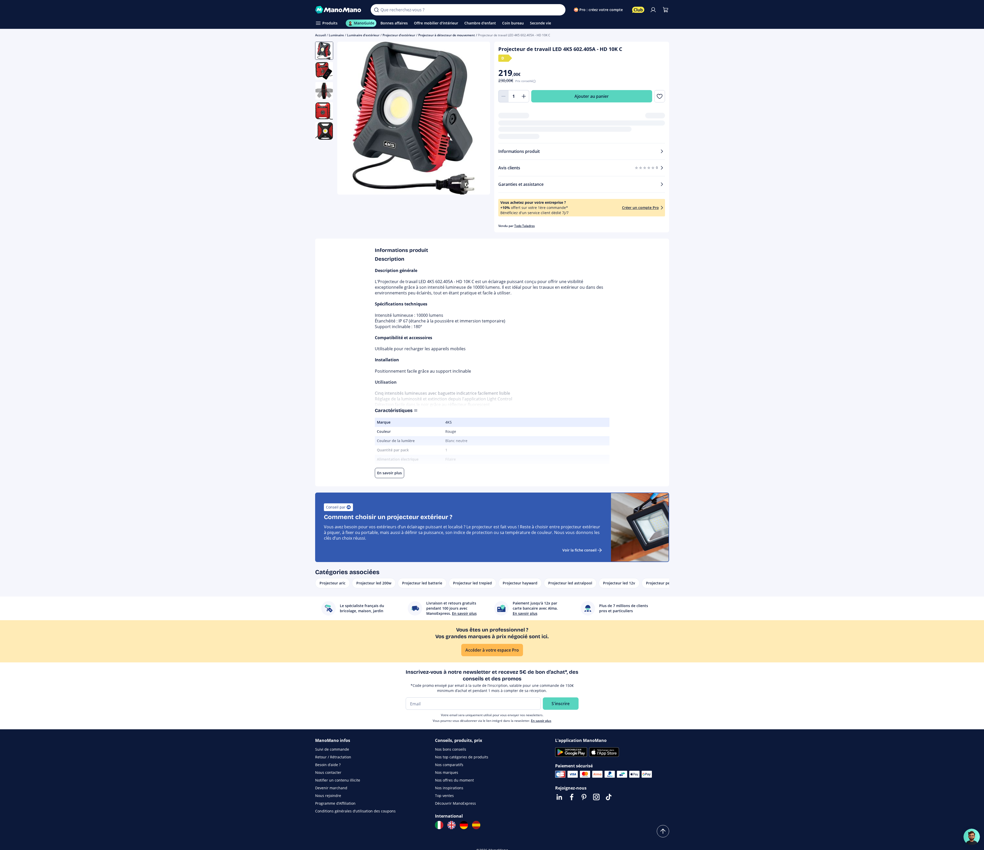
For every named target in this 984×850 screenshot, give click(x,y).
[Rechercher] (376, 9)
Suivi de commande (332, 749)
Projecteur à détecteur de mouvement (446, 35)
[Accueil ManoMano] (339, 9)
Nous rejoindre (328, 795)
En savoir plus (541, 720)
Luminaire (336, 35)
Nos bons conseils (450, 749)
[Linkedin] (559, 797)
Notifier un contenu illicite (337, 780)
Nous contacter (328, 772)
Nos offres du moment (454, 780)
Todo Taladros (524, 226)
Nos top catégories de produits (461, 757)
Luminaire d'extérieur (363, 35)
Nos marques (446, 772)
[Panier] (665, 9)
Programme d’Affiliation (335, 803)
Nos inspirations (449, 787)
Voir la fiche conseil (579, 550)
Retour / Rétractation (333, 757)
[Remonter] (663, 831)
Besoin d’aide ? (328, 764)
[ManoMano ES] (476, 825)
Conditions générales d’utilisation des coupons (355, 811)
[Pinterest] (584, 797)
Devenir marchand (331, 787)
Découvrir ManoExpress (455, 803)
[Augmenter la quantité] (524, 96)
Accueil (320, 35)
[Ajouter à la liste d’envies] (659, 96)
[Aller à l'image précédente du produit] (347, 119)
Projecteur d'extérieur (399, 35)
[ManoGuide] (971, 837)
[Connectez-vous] (653, 9)
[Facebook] (572, 797)
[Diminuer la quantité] (503, 96)
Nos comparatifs (449, 764)
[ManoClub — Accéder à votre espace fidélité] (638, 9)
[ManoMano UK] (451, 825)
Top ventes (444, 795)
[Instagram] (596, 797)
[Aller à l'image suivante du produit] (480, 119)
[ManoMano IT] (439, 825)
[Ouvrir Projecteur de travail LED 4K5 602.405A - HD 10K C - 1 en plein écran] (413, 118)
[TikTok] (609, 797)
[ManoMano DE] (464, 825)
